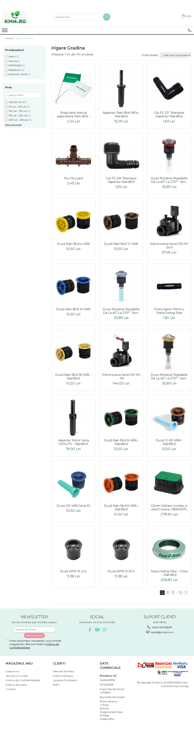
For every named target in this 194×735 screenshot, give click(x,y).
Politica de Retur (63, 675)
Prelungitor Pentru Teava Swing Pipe (169, 311)
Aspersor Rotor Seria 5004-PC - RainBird (73, 442)
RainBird (14, 69)
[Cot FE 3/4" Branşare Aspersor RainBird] (121, 155)
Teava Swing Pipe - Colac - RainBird (169, 573)
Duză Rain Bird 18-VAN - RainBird (73, 376)
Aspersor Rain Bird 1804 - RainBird (121, 114)
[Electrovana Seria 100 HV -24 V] (169, 221)
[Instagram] (104, 629)
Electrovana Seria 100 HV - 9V (121, 376)
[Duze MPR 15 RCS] (121, 549)
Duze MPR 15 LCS (73, 571)
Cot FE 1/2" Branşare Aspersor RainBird (169, 114)
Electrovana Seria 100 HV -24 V (169, 245)
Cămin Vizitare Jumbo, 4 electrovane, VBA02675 (169, 507)
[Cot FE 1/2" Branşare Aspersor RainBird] (169, 88)
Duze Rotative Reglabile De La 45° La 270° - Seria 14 (121, 311)
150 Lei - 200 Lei (18, 115)
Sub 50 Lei (15, 102)
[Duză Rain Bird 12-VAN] (121, 221)
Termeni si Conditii (17, 675)
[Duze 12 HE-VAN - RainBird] (169, 418)
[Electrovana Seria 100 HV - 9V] (121, 352)
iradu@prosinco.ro (162, 632)
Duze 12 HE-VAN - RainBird (169, 442)
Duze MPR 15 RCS (121, 571)
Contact (11, 689)
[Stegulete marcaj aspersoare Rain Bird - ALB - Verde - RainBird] (73, 88)
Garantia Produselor (65, 680)
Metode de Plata (63, 671)
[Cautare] (106, 17)
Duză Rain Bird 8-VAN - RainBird (121, 442)
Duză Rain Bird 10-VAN (73, 309)
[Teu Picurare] (73, 156)
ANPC (56, 684)
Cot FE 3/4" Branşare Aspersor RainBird (121, 180)
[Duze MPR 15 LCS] (73, 549)
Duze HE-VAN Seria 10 (73, 506)
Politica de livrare (16, 684)
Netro (12, 56)
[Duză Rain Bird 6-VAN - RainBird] (121, 483)
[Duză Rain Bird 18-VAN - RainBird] (73, 352)
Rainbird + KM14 (18, 74)
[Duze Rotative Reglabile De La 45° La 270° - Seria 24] (169, 156)
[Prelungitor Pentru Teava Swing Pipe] (169, 287)
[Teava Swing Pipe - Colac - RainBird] (169, 548)
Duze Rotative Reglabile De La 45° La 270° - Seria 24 (169, 180)
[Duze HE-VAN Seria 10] (73, 483)
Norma (13, 61)
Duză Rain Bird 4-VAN (73, 244)
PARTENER (15, 65)
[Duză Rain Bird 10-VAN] (73, 287)
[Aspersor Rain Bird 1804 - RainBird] (121, 89)
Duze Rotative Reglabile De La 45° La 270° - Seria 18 (169, 376)
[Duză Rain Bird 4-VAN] (73, 221)
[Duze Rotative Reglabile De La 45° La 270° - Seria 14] (121, 287)
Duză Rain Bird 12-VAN (121, 244)
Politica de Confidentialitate (23, 680)
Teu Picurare (73, 178)
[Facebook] (90, 629)
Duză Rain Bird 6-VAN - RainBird (121, 507)
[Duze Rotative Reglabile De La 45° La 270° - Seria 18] (169, 352)
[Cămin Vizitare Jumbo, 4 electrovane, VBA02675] (169, 483)
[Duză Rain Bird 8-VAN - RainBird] (121, 418)
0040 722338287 (161, 627)
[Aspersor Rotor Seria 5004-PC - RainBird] (73, 418)
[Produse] (5, 31)
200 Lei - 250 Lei (18, 119)
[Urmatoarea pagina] (185, 592)
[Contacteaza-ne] (189, 30)
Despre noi (12, 671)
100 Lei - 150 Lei (18, 110)
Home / (10, 38)
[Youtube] (97, 629)
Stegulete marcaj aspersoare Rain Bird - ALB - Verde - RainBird (73, 114)
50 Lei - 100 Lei (17, 106)
